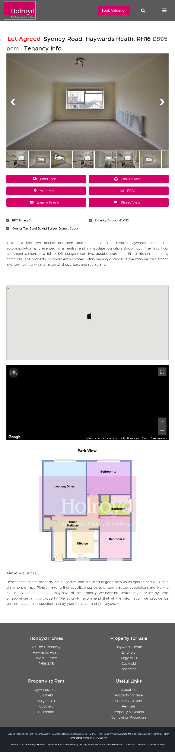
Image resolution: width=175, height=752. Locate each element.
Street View (130, 202)
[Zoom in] (162, 422)
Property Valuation (129, 712)
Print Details (130, 179)
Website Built (55, 744)
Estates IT (117, 744)
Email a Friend (48, 202)
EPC (130, 191)
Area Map (47, 191)
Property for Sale (129, 695)
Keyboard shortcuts (94, 438)
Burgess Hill (129, 658)
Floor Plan (48, 179)
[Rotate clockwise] (17, 372)
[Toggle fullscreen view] (162, 371)
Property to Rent (128, 701)
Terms (145, 438)
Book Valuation (114, 10)
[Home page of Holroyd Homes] (19, 19)
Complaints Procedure (129, 717)
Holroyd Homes (36, 744)
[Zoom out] (162, 430)
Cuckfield (128, 664)
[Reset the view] (14, 372)
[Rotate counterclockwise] (10, 372)
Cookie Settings (156, 744)
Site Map (130, 744)
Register (129, 706)
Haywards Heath (128, 647)
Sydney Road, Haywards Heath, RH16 (79, 39)
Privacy (142, 744)
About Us (128, 690)
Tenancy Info (43, 48)
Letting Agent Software (92, 744)
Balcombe (129, 669)
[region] (87, 402)
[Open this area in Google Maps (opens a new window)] (14, 437)
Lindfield (129, 652)
